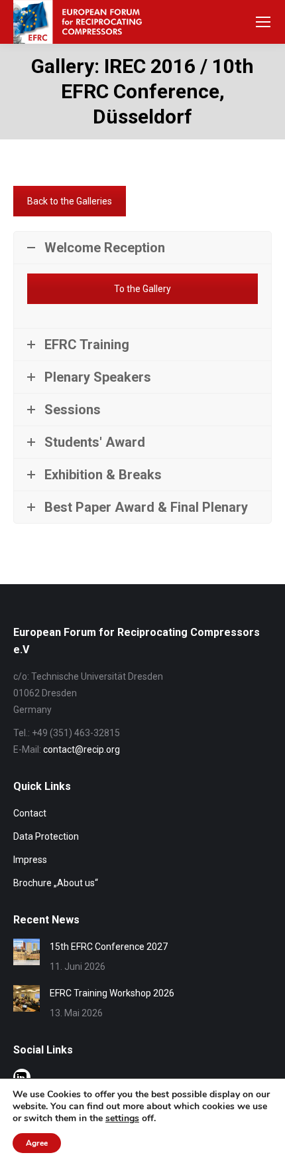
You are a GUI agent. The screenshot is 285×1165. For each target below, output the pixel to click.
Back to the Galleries (69, 201)
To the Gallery (142, 288)
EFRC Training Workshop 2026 (112, 993)
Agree (37, 1143)
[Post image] (26, 952)
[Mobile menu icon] (263, 22)
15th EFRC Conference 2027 (109, 946)
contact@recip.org (81, 749)
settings (122, 1119)
